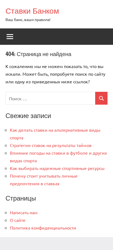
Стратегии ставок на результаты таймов (51, 145)
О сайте (18, 220)
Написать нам (24, 212)
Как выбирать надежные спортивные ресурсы (57, 168)
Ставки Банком (32, 10)
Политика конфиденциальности (43, 227)
